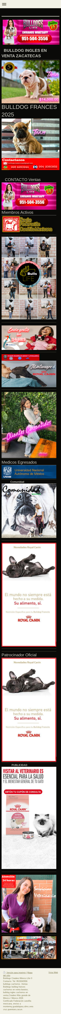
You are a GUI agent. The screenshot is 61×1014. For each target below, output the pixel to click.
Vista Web (53, 972)
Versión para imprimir (16, 972)
